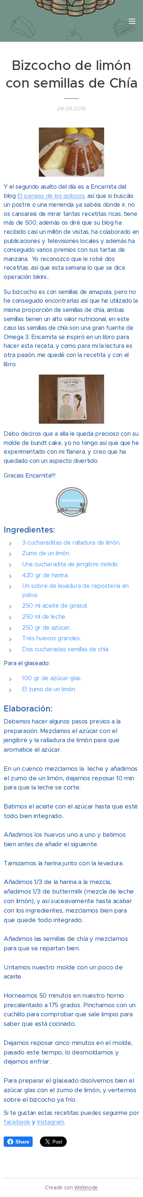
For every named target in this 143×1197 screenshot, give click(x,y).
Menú (132, 21)
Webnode (86, 1187)
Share (22, 1142)
